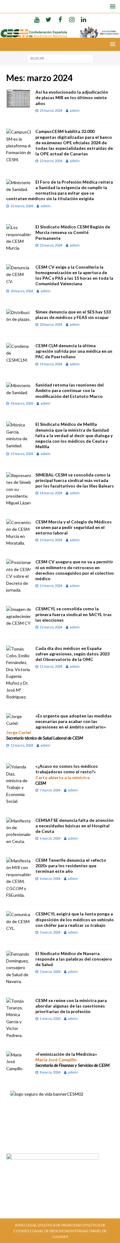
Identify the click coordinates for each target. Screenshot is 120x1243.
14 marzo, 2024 (51, 493)
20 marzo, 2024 (21, 291)
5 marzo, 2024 (50, 932)
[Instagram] (71, 19)
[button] (111, 6)
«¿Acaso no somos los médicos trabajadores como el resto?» (66, 768)
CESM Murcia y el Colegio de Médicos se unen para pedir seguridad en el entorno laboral (73, 527)
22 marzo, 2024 (51, 161)
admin (75, 110)
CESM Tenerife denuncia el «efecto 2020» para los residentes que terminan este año (70, 865)
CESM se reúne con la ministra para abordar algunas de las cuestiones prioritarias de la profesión (71, 1006)
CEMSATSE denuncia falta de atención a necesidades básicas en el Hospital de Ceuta (74, 826)
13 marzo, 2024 (51, 540)
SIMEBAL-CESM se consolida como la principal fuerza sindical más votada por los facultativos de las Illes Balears (74, 480)
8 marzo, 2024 (50, 1072)
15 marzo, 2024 (21, 454)
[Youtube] (36, 19)
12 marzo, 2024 (51, 627)
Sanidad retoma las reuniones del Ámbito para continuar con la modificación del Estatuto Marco (69, 390)
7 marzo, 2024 (50, 790)
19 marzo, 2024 (51, 364)
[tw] (48, 19)
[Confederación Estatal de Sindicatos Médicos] (60, 34)
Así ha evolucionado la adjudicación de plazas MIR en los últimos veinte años (71, 97)
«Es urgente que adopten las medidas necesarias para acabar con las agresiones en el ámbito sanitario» (73, 721)
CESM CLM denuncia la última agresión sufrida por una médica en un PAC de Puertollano (73, 351)
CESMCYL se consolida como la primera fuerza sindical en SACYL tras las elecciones (73, 614)
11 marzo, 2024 (51, 666)
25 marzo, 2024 (51, 110)
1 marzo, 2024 (50, 1018)
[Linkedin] (83, 19)
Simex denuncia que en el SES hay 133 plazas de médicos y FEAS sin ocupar (73, 314)
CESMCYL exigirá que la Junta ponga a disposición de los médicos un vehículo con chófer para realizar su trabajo (74, 919)
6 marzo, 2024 (50, 838)
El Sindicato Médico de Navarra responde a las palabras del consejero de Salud (73, 959)
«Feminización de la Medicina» (66, 1054)
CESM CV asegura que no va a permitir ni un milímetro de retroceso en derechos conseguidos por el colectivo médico (74, 570)
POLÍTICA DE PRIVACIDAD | (61, 1225)
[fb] (60, 19)
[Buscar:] (60, 57)
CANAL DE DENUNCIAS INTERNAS (59, 1231)
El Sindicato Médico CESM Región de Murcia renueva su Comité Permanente (72, 232)
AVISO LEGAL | (27, 1225)
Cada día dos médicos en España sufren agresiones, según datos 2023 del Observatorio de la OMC (72, 654)
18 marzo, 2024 (21, 403)
